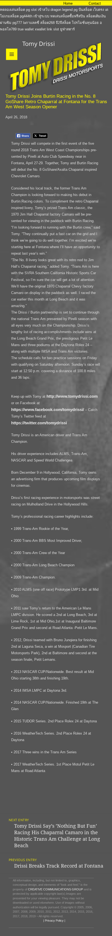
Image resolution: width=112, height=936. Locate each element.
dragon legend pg (64, 10)
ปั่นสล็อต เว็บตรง (91, 10)
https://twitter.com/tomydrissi (39, 422)
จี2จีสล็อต (63, 23)
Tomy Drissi (38, 43)
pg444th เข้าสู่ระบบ (34, 16)
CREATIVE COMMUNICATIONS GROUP (55, 889)
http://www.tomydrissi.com (72, 396)
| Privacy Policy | (53, 920)
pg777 (17, 23)
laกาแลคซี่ (31, 23)
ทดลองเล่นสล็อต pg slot (18, 10)
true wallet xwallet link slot (38, 29)
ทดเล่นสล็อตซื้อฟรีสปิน (67, 16)
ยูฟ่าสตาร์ (67, 29)
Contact (95, 3)
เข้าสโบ (43, 10)
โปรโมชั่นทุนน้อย (85, 23)
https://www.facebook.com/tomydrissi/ (47, 409)
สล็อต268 (47, 23)
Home (68, 3)
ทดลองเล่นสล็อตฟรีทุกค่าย (20, 3)
